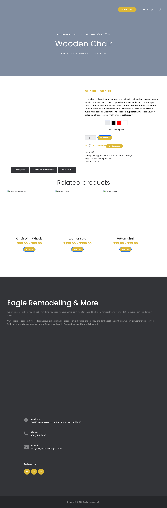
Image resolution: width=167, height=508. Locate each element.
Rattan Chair (125, 238)
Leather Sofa (77, 238)
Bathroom (113, 155)
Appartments (84, 54)
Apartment (107, 158)
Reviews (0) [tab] (67, 169)
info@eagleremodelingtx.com (46, 448)
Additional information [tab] (43, 169)
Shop (72, 54)
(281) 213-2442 (38, 435)
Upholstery (95, 128)
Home (63, 54)
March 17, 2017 (70, 34)
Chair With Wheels (29, 238)
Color (95, 122)
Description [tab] (20, 169)
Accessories (95, 158)
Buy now (106, 138)
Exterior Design (125, 155)
